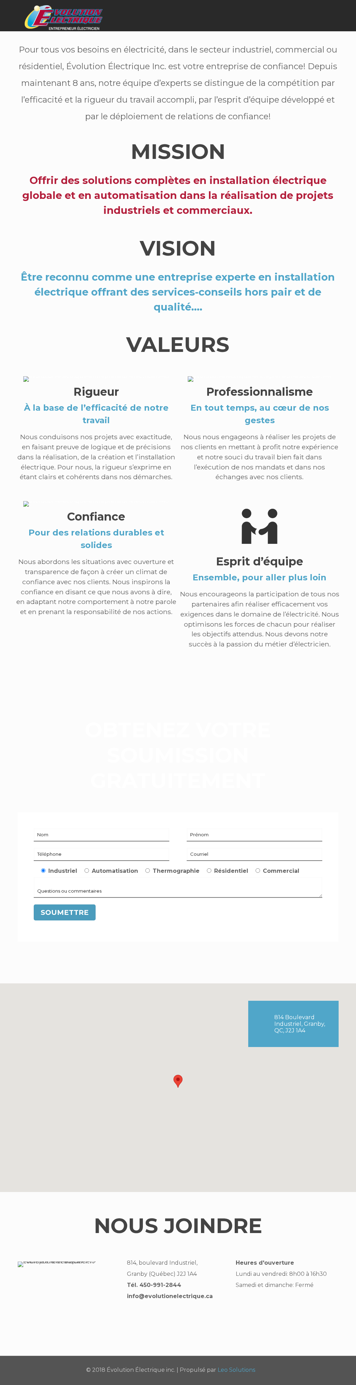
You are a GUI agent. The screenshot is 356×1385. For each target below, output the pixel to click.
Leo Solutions (236, 1370)
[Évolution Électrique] (64, 15)
